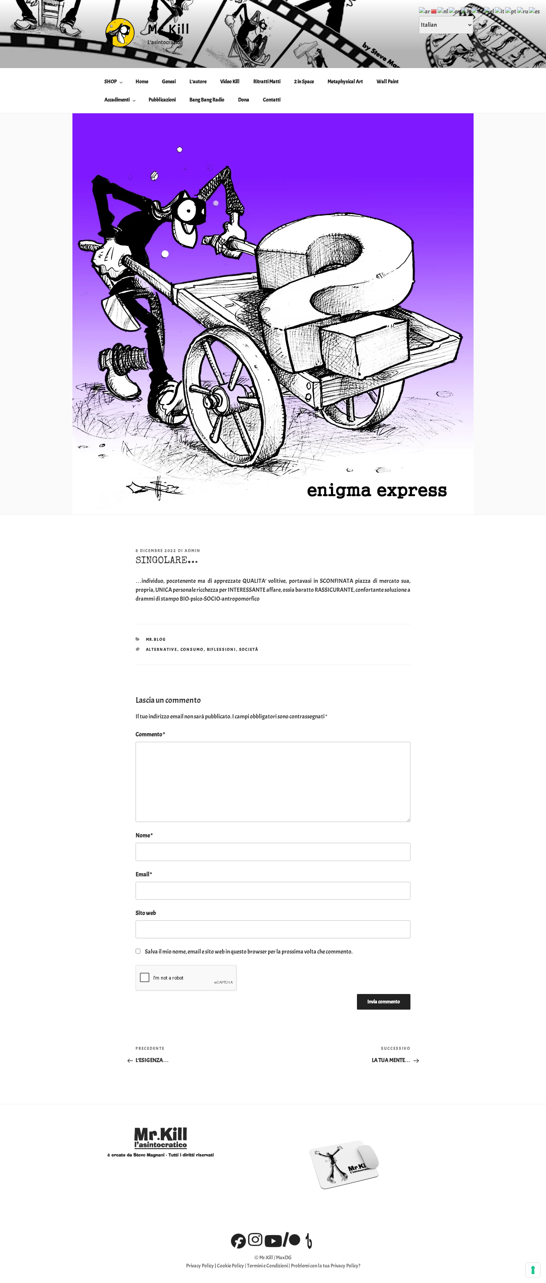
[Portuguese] (511, 10)
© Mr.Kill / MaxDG (273, 1257)
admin (193, 550)
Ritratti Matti (266, 81)
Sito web (146, 913)
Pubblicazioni (162, 100)
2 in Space (304, 81)
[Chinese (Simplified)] (434, 10)
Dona (243, 100)
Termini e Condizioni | (269, 1266)
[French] (466, 10)
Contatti (271, 100)
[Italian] (500, 10)
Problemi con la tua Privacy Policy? (325, 1266)
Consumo (192, 649)
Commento (150, 734)
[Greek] (489, 10)
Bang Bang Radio (206, 100)
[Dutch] (443, 10)
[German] (478, 10)
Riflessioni (221, 649)
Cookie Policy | (232, 1266)
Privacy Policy (200, 1266)
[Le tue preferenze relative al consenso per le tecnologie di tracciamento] (533, 1270)
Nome (144, 835)
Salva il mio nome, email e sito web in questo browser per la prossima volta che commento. (248, 951)
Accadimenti (117, 100)
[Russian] (523, 10)
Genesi (169, 81)
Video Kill (230, 81)
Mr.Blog (156, 639)
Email (144, 874)
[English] (455, 10)
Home (142, 81)
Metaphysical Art (345, 81)
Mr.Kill (168, 29)
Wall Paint (388, 81)
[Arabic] (425, 10)
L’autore (198, 81)
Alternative (162, 649)
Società (249, 649)
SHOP (110, 81)
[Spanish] (534, 10)
